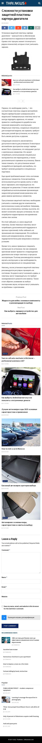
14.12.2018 (7, 719)
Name (4, 577)
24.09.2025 (6, 488)
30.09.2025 (6, 415)
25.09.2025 (6, 451)
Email (4, 587)
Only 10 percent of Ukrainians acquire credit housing (21, 716)
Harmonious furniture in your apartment (17, 657)
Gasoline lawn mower (10, 649)
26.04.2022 (16, 702)
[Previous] (19, 100)
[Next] (23, 100)
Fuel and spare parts (10, 724)
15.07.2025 (6, 528)
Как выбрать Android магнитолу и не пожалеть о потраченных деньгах (25, 90)
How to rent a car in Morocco (13, 449)
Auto (5, 353)
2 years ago (16, 645)
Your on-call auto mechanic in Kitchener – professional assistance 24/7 (26, 81)
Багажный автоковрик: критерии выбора (19, 485)
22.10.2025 (17, 84)
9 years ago (7, 652)
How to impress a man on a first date (15, 664)
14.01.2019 (7, 726)
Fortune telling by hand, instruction (15, 671)
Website (4, 596)
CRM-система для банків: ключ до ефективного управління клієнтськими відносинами (25, 640)
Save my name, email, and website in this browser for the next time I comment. (21, 607)
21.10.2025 (17, 93)
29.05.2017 (7, 693)
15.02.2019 (7, 711)
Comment (6, 550)
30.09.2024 (5, 23)
